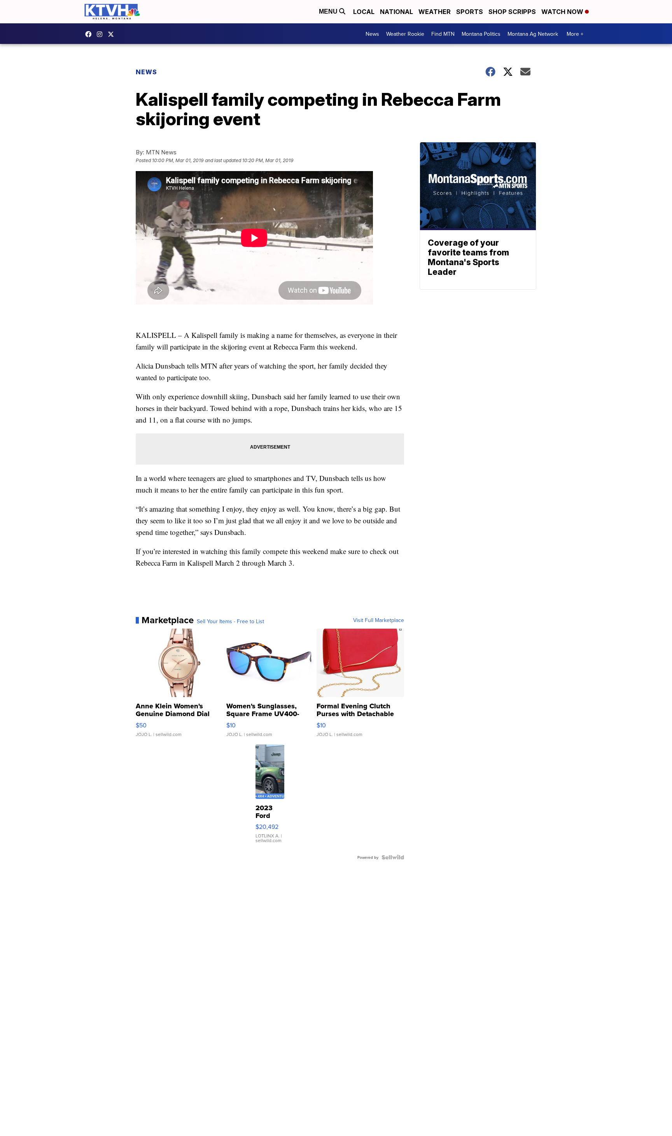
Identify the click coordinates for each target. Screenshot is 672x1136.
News (372, 34)
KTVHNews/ (90, 34)
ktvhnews (101, 34)
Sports (469, 12)
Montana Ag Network (533, 34)
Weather (434, 12)
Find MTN (443, 34)
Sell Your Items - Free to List (230, 621)
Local (363, 12)
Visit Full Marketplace (378, 620)
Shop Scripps (512, 12)
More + (575, 34)
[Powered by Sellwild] (393, 857)
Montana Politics (481, 34)
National (396, 12)
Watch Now (563, 12)
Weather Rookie (405, 34)
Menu (329, 11)
